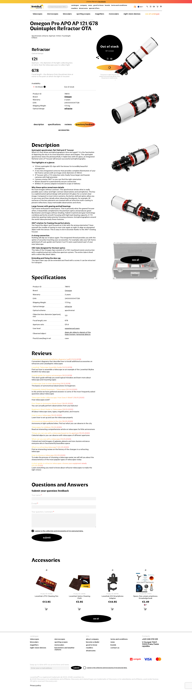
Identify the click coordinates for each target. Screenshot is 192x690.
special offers (94, 8)
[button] (147, 7)
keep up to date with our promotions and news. (49, 665)
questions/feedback (85, 124)
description (39, 124)
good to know (98, 5)
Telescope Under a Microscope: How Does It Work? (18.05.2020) (58, 397)
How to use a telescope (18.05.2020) (47, 415)
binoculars (67, 14)
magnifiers (99, 14)
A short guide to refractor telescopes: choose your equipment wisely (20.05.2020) (59, 464)
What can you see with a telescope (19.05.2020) (51, 439)
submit (76, 668)
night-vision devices (132, 14)
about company (92, 639)
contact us (114, 648)
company (83, 5)
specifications (54, 124)
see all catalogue (152, 14)
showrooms (99, 2)
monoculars (114, 14)
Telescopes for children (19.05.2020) (47, 427)
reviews (68, 124)
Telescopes (48, 20)
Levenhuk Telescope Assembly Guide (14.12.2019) (52, 367)
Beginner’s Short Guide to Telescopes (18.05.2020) (52, 409)
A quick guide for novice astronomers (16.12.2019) (52, 375)
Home (32, 20)
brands (107, 5)
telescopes (37, 14)
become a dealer (92, 642)
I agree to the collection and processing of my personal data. (58, 531)
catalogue (75, 5)
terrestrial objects (83, 334)
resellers (74, 8)
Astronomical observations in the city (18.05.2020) (52, 421)
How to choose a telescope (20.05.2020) (48, 455)
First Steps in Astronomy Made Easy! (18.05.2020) (52, 403)
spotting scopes (83, 14)
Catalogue (39, 20)
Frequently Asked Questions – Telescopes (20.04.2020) (54, 389)
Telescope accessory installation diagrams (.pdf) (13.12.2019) (56, 359)
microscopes (52, 14)
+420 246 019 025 (150, 639)
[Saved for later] (150, 7)
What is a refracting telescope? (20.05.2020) (50, 447)
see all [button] (135, 259)
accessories (63, 130)
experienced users (72, 328)
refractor (68, 108)
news (90, 5)
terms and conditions (119, 5)
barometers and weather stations (64, 649)
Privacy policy (35, 685)
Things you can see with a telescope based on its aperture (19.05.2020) (61, 433)
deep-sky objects (72, 332)
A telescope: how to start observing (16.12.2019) (51, 383)
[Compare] (154, 7)
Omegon (68, 97)
